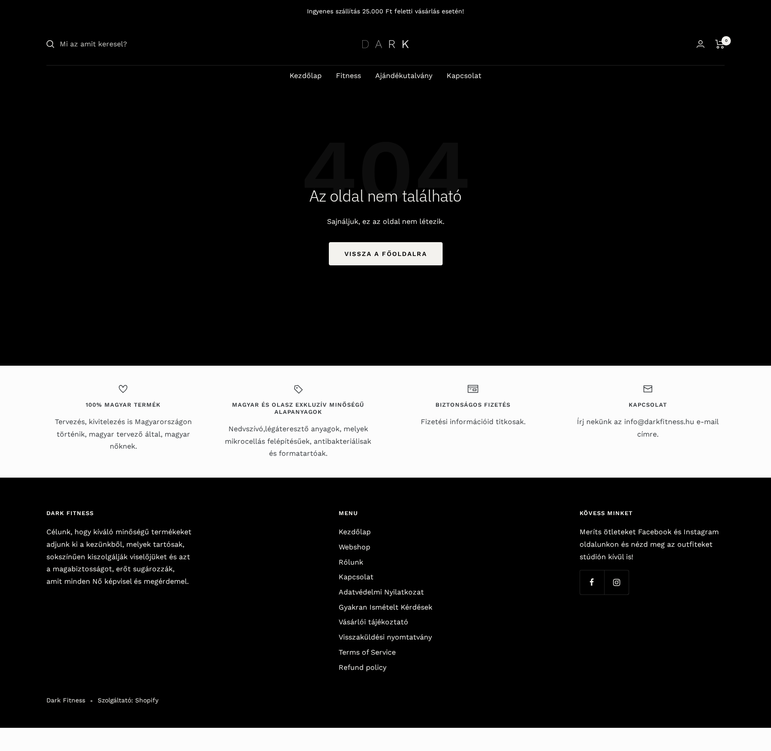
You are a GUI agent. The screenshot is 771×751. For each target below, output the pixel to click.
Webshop (354, 547)
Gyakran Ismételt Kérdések (385, 607)
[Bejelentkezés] (700, 44)
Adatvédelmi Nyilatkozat (381, 592)
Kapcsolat (464, 75)
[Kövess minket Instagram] (616, 582)
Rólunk (351, 562)
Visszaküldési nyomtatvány (385, 637)
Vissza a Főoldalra (385, 253)
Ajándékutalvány (403, 75)
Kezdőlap (306, 75)
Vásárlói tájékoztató (373, 622)
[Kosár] (720, 44)
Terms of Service (367, 652)
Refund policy (362, 667)
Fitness (348, 75)
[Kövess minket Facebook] (592, 582)
